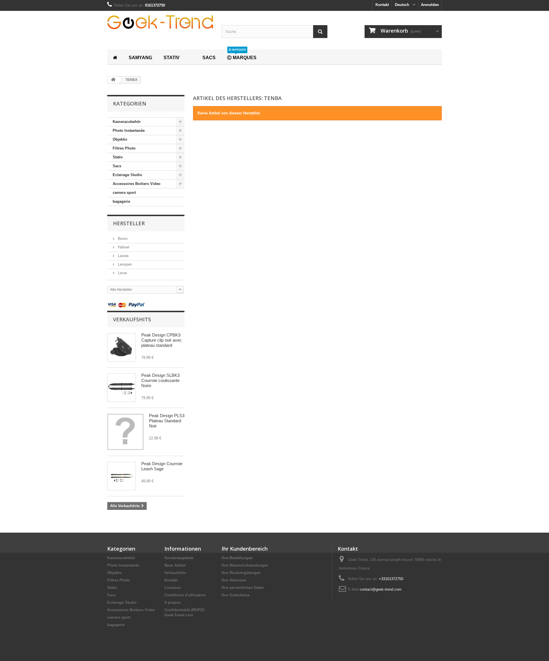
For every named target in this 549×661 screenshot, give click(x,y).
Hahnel (123, 247)
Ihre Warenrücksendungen (245, 565)
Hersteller (129, 223)
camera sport (124, 192)
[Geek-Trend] (160, 22)
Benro (122, 238)
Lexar (122, 273)
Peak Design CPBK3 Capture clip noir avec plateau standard (161, 340)
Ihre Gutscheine (236, 595)
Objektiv (120, 139)
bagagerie (121, 201)
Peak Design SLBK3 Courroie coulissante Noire (160, 380)
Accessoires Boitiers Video (136, 184)
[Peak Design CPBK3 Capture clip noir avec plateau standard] (121, 347)
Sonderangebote (179, 558)
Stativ (118, 157)
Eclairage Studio (127, 175)
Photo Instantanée (129, 130)
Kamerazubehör (127, 122)
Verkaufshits (132, 319)
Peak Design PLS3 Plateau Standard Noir (166, 420)
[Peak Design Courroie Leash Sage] (121, 476)
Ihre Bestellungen (237, 558)
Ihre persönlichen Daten (243, 588)
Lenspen (124, 264)
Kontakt (382, 5)
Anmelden (430, 5)
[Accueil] (115, 57)
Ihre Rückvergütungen (241, 573)
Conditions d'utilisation (185, 595)
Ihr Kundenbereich (245, 548)
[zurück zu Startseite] (113, 79)
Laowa (122, 256)
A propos (172, 602)
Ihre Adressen (234, 580)
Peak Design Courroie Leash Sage (161, 466)
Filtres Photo (124, 148)
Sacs (117, 166)
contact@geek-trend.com (380, 589)
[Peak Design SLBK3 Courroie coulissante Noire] (121, 387)
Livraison (172, 588)
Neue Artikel (175, 565)
